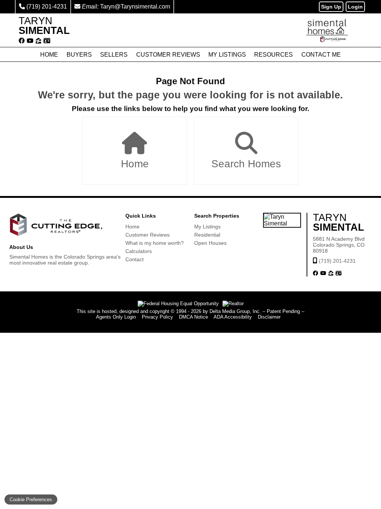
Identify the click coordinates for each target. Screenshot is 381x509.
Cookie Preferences (31, 499)
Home (49, 54)
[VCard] (47, 41)
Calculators (138, 251)
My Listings (227, 54)
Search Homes (246, 164)
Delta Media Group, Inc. (235, 311)
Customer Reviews (168, 54)
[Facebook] (22, 41)
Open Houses (210, 243)
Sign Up (331, 7)
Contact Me (321, 54)
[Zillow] (38, 41)
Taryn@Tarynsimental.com (135, 6)
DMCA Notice (193, 317)
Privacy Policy (157, 317)
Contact (134, 259)
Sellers (114, 54)
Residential (207, 235)
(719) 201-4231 (46, 6)
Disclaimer (269, 317)
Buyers (79, 54)
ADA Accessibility (233, 317)
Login (355, 7)
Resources (273, 54)
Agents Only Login (116, 317)
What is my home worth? (154, 243)
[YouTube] (30, 41)
